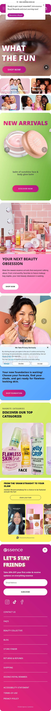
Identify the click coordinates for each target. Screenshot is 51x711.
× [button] (43, 4)
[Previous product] (7, 150)
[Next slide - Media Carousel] (47, 519)
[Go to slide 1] (24, 249)
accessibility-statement (16, 687)
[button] (3, 8)
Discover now (25, 189)
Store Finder (10, 649)
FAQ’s (6, 621)
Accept (39, 364)
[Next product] (44, 150)
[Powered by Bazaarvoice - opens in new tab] (25, 537)
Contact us (10, 612)
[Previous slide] (7, 321)
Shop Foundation (14, 393)
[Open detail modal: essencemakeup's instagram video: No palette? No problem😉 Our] (16, 519)
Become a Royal (15, 15)
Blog (6, 640)
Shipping (8, 667)
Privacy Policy (7, 356)
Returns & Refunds (13, 658)
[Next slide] (44, 321)
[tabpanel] (25, 321)
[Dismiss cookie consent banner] (48, 348)
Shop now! (14, 69)
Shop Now (10, 286)
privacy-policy (11, 698)
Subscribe (25, 592)
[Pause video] (46, 67)
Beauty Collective (13, 630)
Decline (21, 364)
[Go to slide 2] (26, 249)
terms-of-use (10, 693)
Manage (6, 364)
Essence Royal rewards (15, 677)
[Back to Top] (44, 550)
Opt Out (10, 359)
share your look (25, 497)
